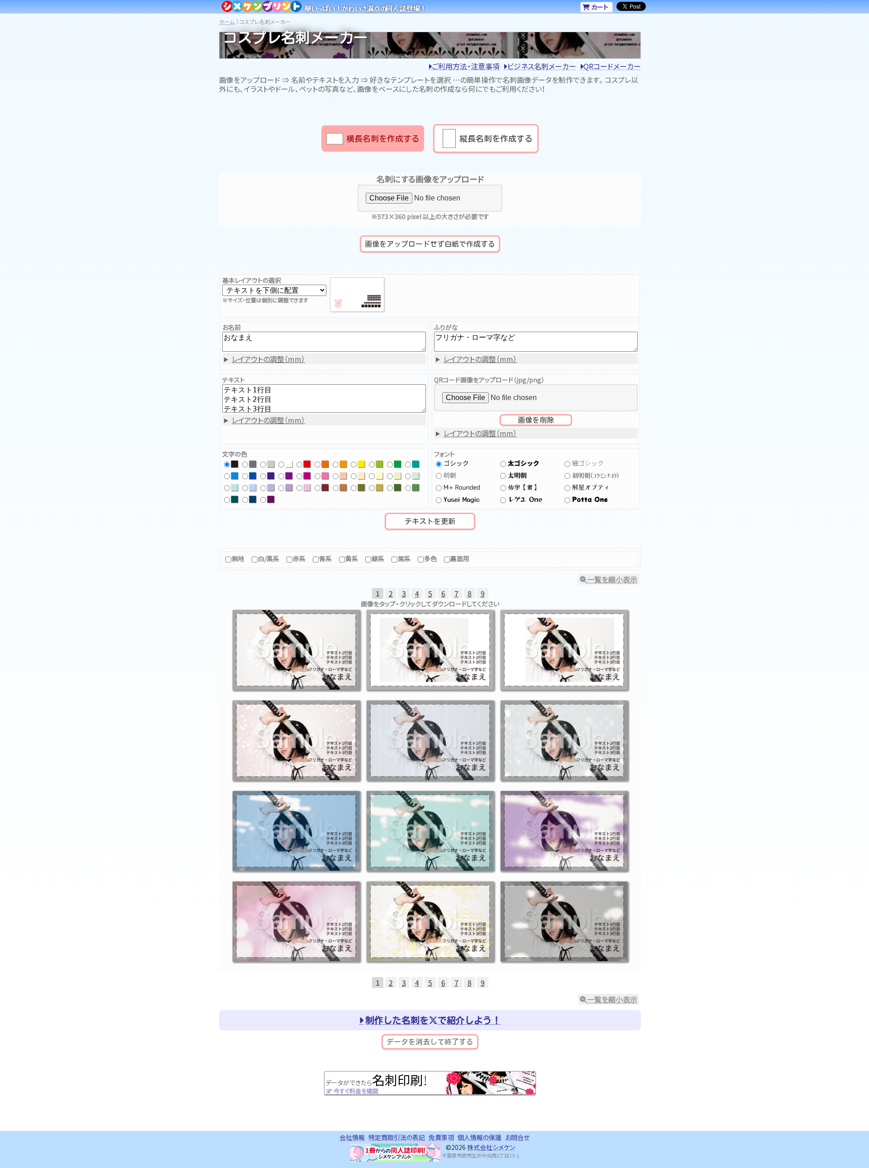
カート (599, 6)
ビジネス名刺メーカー (541, 66)
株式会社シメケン (491, 1147)
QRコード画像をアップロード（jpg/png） (489, 379)
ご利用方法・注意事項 (466, 66)
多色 (430, 558)
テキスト (233, 379)
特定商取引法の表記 (396, 1137)
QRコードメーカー (612, 66)
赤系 (299, 558)
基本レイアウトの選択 (251, 280)
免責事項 (441, 1137)
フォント (444, 453)
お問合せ (517, 1137)
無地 (238, 558)
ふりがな (446, 327)
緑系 (378, 558)
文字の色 (234, 453)
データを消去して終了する (430, 1041)
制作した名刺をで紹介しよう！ (433, 1020)
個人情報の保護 (479, 1137)
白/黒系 (268, 558)
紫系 (404, 558)
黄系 (351, 558)
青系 (325, 558)
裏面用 (459, 558)
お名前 (231, 327)
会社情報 (352, 1137)
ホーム (226, 21)
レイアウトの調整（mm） (268, 358)
